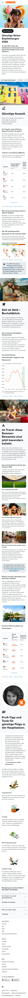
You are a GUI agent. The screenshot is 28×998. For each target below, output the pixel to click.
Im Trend (20, 80)
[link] (2, 986)
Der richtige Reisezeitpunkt (8, 80)
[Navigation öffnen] (2, 2)
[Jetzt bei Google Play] (6, 980)
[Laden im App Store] (15, 980)
